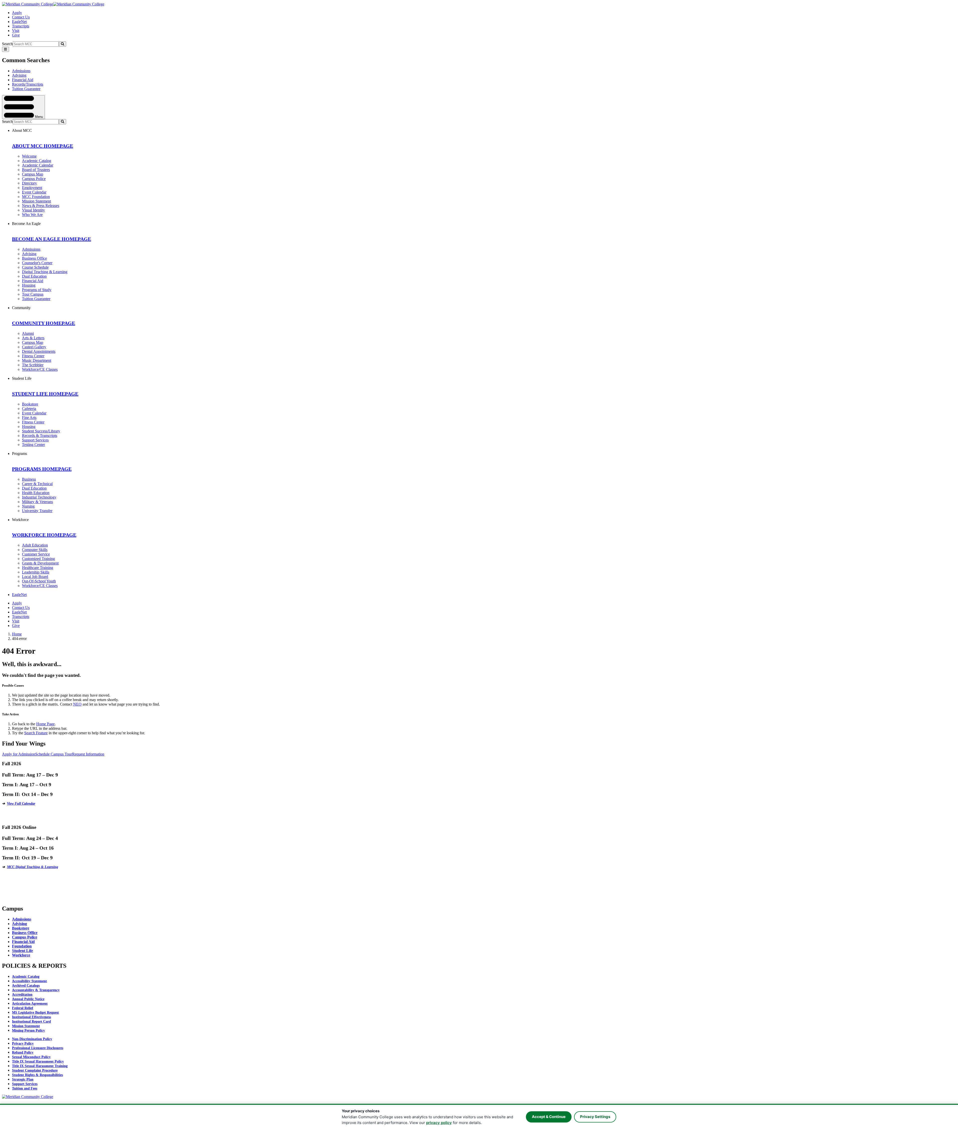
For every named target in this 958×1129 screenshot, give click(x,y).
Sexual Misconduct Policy (31, 1057)
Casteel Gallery (34, 347)
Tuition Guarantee (26, 89)
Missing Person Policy (28, 1030)
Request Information (88, 754)
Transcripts (20, 26)
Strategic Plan (22, 1079)
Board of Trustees (36, 170)
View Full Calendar (21, 803)
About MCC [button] (22, 130)
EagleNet (19, 21)
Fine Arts (29, 417)
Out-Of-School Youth (39, 581)
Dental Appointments (38, 351)
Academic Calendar (37, 165)
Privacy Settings (595, 1116)
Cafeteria (29, 408)
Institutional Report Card (31, 1021)
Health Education (35, 493)
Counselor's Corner (37, 263)
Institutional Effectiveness (31, 1017)
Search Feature (36, 733)
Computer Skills (34, 550)
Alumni (28, 333)
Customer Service (36, 554)
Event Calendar (34, 192)
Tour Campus (32, 294)
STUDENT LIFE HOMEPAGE (45, 393)
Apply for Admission (18, 754)
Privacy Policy (23, 1043)
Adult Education (35, 545)
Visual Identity (33, 210)
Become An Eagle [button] (26, 223)
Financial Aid (22, 80)
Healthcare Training (37, 567)
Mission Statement (36, 201)
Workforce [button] (20, 520)
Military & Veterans (37, 502)
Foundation (22, 946)
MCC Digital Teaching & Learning (32, 867)
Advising (19, 75)
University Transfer (37, 511)
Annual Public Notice (28, 999)
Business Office (34, 258)
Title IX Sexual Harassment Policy (38, 1061)
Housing (28, 285)
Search (7, 44)
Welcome (29, 156)
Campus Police (34, 179)
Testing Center (33, 444)
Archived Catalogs (26, 985)
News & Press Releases (40, 205)
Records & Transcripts (39, 435)
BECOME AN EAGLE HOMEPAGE (51, 239)
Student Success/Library (41, 431)
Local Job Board (35, 576)
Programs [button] (19, 453)
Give (16, 35)
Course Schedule (35, 267)
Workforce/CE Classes (40, 369)
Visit (15, 30)
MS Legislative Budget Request (35, 1012)
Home (17, 634)
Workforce (21, 955)
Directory (29, 183)
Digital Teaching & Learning (44, 272)
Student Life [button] (21, 378)
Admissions (21, 71)
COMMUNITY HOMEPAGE (43, 323)
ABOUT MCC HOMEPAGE (42, 146)
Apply (17, 12)
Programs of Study (36, 290)
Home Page (45, 724)
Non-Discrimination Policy (32, 1039)
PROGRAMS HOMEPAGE (42, 469)
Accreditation (22, 994)
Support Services (35, 440)
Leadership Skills (35, 572)
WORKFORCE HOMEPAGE (44, 535)
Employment (32, 188)
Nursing (28, 506)
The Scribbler (32, 365)
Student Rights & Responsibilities (37, 1075)
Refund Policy (22, 1052)
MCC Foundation (36, 196)
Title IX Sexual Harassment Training (40, 1066)
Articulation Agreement (30, 1003)
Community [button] (21, 308)
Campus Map (32, 174)
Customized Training (38, 559)
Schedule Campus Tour (53, 754)
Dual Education (34, 276)
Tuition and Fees (24, 1088)
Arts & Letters (33, 338)
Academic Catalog (36, 161)
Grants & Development (40, 563)
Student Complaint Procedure (35, 1070)
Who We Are (32, 214)
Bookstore (30, 404)
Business (29, 479)
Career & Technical (37, 484)
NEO (77, 704)
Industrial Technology (39, 497)
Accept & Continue (549, 1116)
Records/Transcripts (27, 84)
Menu (38, 116)
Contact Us (21, 17)
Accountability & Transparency (36, 990)
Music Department (36, 360)
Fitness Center (33, 356)
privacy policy (439, 1122)
